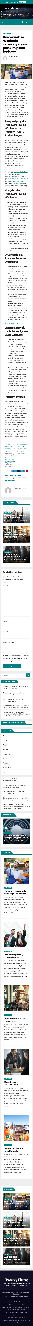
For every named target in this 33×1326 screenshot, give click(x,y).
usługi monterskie (18, 181)
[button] (22, 22)
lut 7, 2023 (9, 840)
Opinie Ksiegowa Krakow (13, 1315)
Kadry (5, 772)
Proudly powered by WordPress (10, 1292)
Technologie (7, 767)
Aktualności (6, 736)
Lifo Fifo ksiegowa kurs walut (16, 1304)
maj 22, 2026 (9, 897)
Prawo (5, 758)
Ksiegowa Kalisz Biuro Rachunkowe (16, 1302)
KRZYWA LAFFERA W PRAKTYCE (16, 1299)
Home (6, 1296)
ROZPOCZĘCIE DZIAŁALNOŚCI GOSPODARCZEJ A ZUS (16, 1321)
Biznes (5, 740)
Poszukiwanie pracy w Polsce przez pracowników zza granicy (15, 537)
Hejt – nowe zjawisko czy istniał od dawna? (16, 836)
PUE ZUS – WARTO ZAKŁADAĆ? (16, 1318)
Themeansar (16, 1294)
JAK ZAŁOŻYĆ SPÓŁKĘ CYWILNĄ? (18, 1296)
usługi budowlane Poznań (12, 323)
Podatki (5, 749)
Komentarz (6, 586)
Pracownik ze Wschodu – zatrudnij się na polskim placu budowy (15, 894)
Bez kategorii (6, 33)
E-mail (5, 632)
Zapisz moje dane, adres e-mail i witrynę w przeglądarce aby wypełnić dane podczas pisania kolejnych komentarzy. (16, 658)
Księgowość (7, 754)
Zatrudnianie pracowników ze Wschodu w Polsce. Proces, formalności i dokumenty (10, 448)
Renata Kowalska (16, 57)
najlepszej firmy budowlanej (19, 172)
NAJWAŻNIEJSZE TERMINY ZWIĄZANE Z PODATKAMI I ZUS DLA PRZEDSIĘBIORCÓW (16, 1308)
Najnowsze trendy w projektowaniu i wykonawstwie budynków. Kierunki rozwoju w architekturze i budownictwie (16, 714)
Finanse (5, 763)
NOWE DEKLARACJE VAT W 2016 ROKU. (16, 1312)
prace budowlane (19, 183)
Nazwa (5, 621)
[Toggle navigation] (30, 22)
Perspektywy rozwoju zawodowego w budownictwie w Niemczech (16, 478)
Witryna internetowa (9, 642)
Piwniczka (23, 1315)
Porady (5, 745)
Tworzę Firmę (9, 8)
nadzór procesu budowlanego (19, 179)
